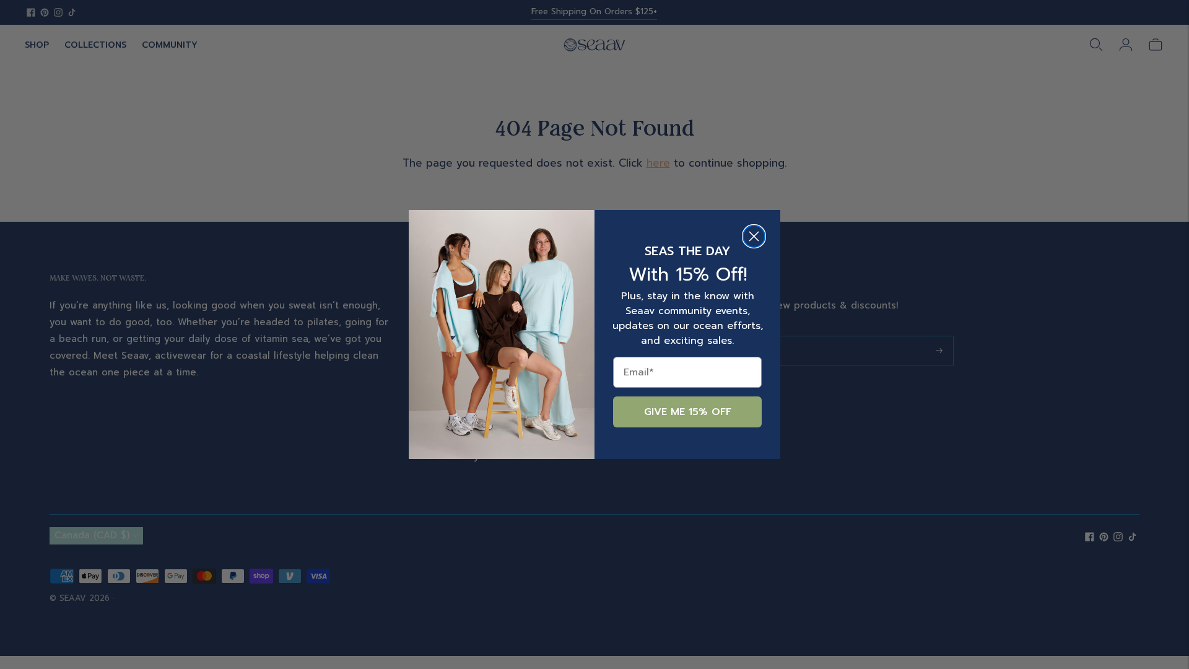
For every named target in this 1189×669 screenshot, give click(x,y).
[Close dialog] (754, 236)
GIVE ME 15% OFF (687, 411)
